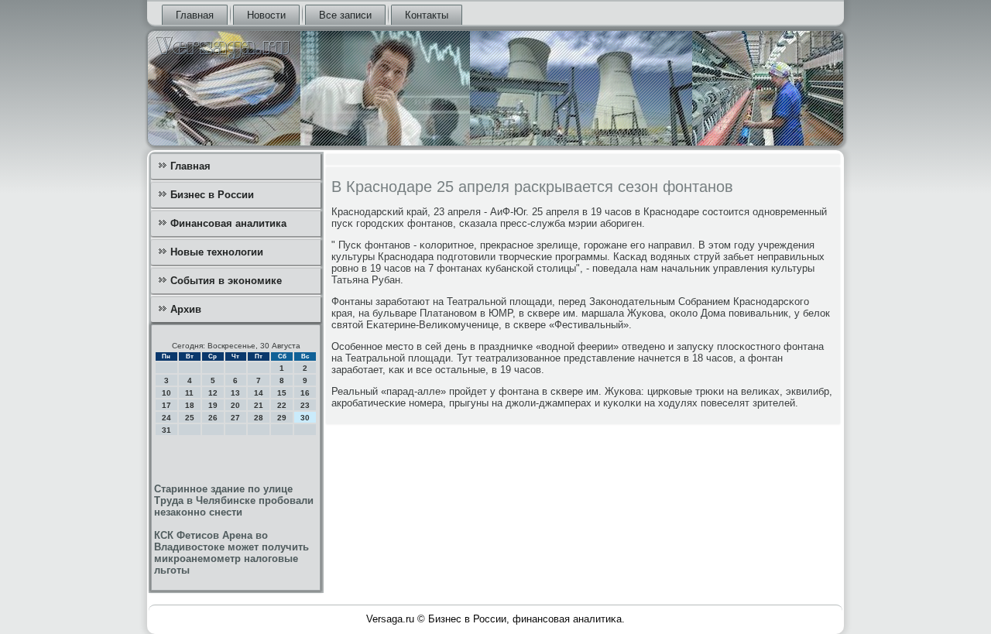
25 (189, 417)
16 (305, 393)
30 (305, 417)
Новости (266, 15)
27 (235, 417)
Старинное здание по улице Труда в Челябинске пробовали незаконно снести (234, 500)
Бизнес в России (212, 194)
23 (305, 405)
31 (166, 430)
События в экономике (226, 280)
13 (235, 393)
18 (189, 405)
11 (189, 393)
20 (235, 405)
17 (166, 405)
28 (258, 417)
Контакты (426, 15)
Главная (195, 15)
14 (258, 393)
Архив (185, 309)
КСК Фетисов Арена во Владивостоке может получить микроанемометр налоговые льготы (231, 552)
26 (213, 417)
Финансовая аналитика (228, 223)
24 (166, 417)
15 (281, 393)
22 (281, 405)
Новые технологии (216, 252)
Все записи (345, 15)
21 (258, 405)
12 (213, 393)
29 (281, 417)
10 (166, 393)
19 (213, 405)
